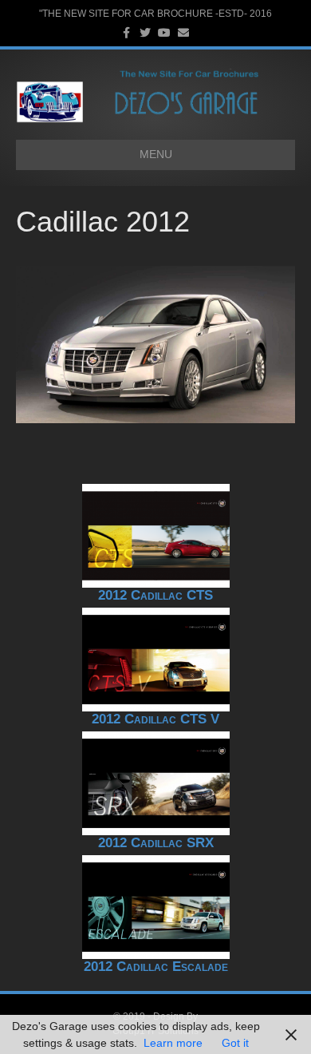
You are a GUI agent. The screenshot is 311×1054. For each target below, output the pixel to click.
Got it (235, 1042)
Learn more (173, 1042)
